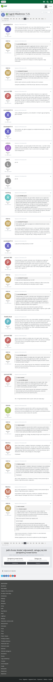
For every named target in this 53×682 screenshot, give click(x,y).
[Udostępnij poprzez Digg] (6, 576)
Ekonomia (3, 603)
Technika (3, 661)
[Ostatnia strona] (45, 19)
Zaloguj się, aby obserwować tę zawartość (11, 11)
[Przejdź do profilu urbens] (8, 148)
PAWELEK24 (8, 317)
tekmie (8, 405)
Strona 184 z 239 (5, 20)
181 (16, 18)
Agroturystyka (4, 583)
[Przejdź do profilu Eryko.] (3, 15)
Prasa (2, 633)
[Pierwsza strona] (2, 19)
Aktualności (3, 586)
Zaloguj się (38, 563)
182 (19, 18)
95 (50, 12)
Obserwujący (45, 12)
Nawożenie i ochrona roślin (7, 621)
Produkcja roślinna (5, 638)
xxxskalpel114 (8, 24)
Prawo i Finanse (4, 636)
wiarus (8, 41)
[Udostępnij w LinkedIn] (13, 576)
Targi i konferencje (5, 658)
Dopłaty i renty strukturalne (7, 591)
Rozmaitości (4, 653)
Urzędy (2, 666)
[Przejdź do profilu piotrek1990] (8, 96)
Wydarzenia (3, 673)
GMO (2, 608)
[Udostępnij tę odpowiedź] (50, 24)
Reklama (45, 679)
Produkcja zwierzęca (5, 641)
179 (10, 18)
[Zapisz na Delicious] (8, 576)
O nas (20, 679)
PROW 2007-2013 (5, 643)
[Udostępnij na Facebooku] (4, 576)
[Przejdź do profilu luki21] (8, 164)
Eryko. (13, 15)
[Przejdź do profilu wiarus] (8, 46)
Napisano (20, 24)
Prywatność (40, 679)
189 (39, 18)
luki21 (8, 160)
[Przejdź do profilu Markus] (8, 447)
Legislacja (3, 616)
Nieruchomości (4, 623)
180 (13, 18)
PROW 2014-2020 (5, 646)
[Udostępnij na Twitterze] (2, 576)
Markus (7, 443)
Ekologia (3, 601)
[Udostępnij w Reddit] (11, 576)
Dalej (42, 18)
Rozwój (2, 656)
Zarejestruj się (15, 563)
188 (36, 18)
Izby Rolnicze (4, 611)
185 (27, 18)
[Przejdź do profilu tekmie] (8, 410)
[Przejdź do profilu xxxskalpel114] (8, 29)
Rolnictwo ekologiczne (6, 651)
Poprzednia (6, 18)
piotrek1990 (8, 91)
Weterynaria (3, 668)
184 (25, 18)
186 (30, 18)
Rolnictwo (3, 648)
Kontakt (50, 679)
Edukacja (3, 598)
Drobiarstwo (4, 596)
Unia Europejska (4, 663)
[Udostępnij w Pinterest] (15, 576)
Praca (2, 631)
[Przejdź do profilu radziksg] (8, 197)
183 (22, 18)
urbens (8, 143)
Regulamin (25, 679)
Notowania (3, 626)
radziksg (8, 193)
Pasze (2, 628)
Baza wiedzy (4, 588)
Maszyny (28, 15)
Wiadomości (4, 671)
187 (33, 18)
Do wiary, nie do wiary (6, 593)
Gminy (2, 606)
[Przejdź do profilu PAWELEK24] (8, 321)
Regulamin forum (32, 679)
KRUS (2, 613)
